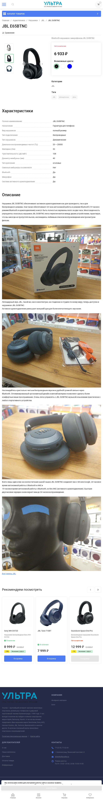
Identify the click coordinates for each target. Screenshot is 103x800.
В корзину (18, 659)
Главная (5, 20)
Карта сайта (35, 736)
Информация (7, 765)
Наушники (33, 20)
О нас (4, 748)
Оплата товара (8, 761)
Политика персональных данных (14, 736)
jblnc (74, 97)
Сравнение (9, 33)
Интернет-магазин (59, 700)
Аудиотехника (19, 20)
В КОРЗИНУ (51, 788)
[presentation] (22, 63)
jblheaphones (64, 97)
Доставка (6, 756)
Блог (53, 705)
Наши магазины (8, 752)
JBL (43, 20)
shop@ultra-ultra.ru (62, 757)
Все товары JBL (9, 574)
